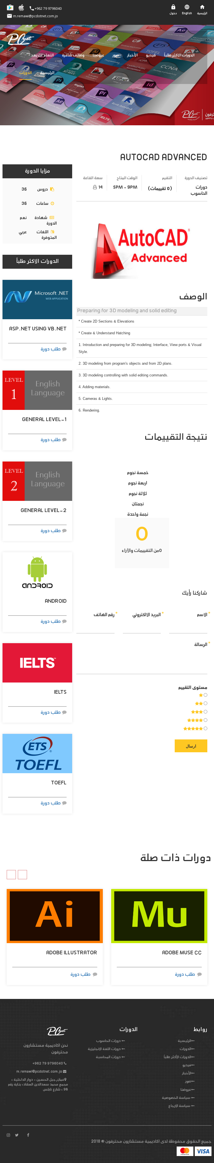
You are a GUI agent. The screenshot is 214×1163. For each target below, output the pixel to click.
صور (116, 55)
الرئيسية (47, 73)
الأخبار (132, 55)
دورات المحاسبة (108, 1057)
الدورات (25, 73)
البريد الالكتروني (146, 615)
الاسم (202, 615)
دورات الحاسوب (108, 1041)
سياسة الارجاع (179, 1106)
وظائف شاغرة (73, 55)
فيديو (151, 55)
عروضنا (98, 55)
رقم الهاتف (104, 615)
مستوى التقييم (192, 688)
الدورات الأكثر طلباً (177, 1057)
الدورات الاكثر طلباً (179, 55)
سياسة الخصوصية (176, 1098)
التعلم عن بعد (42, 55)
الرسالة (200, 645)
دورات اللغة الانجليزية (104, 1049)
